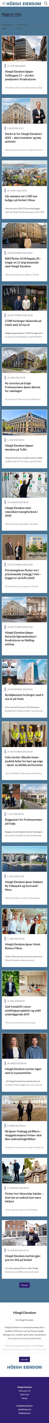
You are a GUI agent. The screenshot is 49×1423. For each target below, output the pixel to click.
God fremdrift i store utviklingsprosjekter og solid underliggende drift (23, 1010)
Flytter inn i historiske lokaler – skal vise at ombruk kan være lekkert (24, 1197)
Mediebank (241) (22, 26)
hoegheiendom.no (24, 1405)
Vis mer (24, 1285)
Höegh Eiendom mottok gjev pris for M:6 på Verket (22, 1258)
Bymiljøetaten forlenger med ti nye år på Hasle (24, 696)
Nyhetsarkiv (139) (7, 26)
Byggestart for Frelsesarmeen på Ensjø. (23, 821)
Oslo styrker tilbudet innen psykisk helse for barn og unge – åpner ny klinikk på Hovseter (24, 761)
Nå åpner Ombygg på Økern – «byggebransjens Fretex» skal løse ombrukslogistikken (23, 1135)
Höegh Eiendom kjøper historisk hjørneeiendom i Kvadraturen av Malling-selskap (20, 638)
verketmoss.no (24, 1409)
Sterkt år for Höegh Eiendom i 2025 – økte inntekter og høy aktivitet (23, 137)
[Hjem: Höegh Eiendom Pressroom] (24, 3)
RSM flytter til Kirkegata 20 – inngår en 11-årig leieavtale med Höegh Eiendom (23, 262)
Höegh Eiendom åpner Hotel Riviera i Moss (22, 946)
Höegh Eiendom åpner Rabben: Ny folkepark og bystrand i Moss (24, 885)
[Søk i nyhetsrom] (46, 3)
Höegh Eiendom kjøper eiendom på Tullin (19, 447)
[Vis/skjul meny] (3, 3)
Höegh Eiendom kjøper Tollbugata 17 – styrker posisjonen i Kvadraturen (20, 75)
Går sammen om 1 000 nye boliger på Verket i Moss (21, 198)
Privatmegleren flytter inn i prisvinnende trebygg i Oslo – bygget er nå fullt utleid (23, 574)
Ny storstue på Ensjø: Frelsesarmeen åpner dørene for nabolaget (22, 387)
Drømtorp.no (24, 1413)
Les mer (24, 1359)
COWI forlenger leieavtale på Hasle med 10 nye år (23, 322)
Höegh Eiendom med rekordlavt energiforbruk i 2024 (21, 511)
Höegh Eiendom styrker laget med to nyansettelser (23, 1070)
